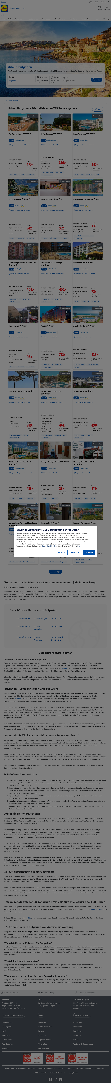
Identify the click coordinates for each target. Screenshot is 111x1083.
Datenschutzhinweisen (49, 546)
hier (78, 546)
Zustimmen (89, 552)
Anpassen (75, 552)
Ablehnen (61, 552)
